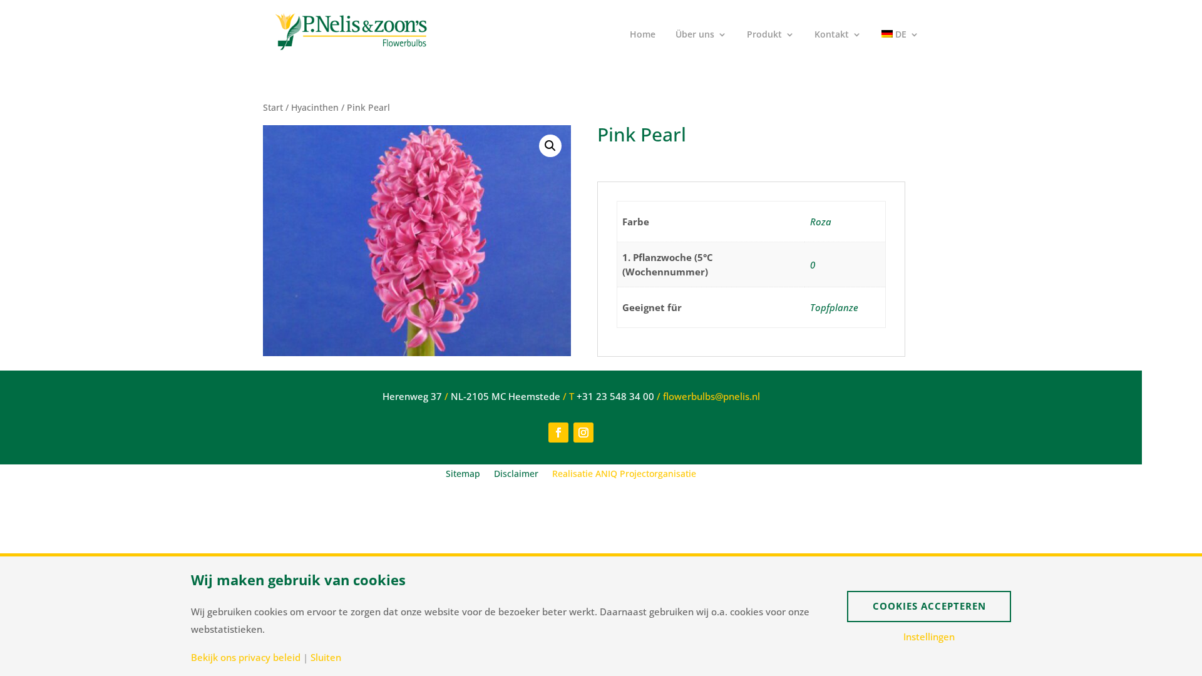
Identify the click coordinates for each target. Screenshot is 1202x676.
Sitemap (463, 474)
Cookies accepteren (929, 606)
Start (273, 107)
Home (642, 35)
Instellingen (929, 637)
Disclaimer (516, 474)
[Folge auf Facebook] (558, 432)
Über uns (694, 35)
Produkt (764, 35)
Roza (820, 221)
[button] (550, 146)
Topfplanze (834, 307)
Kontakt (831, 35)
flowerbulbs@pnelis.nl (711, 396)
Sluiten (326, 657)
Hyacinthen (315, 107)
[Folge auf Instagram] (583, 432)
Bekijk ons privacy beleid (245, 657)
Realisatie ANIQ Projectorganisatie (624, 474)
